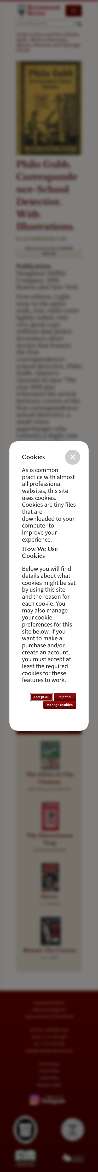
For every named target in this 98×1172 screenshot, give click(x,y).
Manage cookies (60, 705)
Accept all (41, 697)
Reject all (65, 697)
